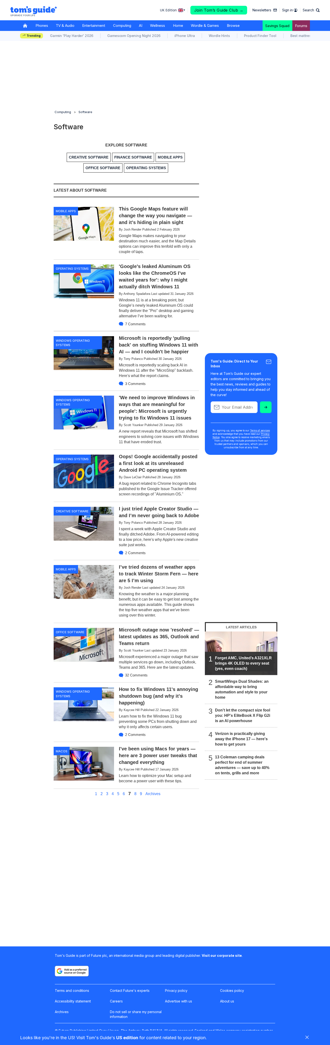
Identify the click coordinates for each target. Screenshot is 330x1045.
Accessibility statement (73, 1001)
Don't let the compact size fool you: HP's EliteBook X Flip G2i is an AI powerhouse (242, 715)
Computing (122, 25)
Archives (152, 794)
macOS (61, 751)
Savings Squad (277, 25)
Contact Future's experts (130, 990)
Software (85, 112)
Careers (116, 1001)
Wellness (157, 25)
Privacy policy (176, 990)
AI (140, 25)
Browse (233, 25)
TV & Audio (65, 25)
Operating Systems (72, 268)
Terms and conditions (72, 990)
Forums (301, 25)
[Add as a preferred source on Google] (72, 971)
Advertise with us (178, 1001)
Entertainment (93, 25)
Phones (42, 25)
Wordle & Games (205, 25)
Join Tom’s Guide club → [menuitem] (219, 10)
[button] (311, 10)
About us (227, 1001)
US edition (127, 1037)
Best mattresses (303, 36)
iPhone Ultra (184, 36)
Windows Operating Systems (73, 343)
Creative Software (72, 511)
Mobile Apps (66, 211)
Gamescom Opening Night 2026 (133, 36)
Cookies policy (232, 990)
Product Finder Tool (260, 36)
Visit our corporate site (222, 955)
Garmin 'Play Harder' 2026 (71, 36)
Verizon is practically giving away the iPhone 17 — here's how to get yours (241, 739)
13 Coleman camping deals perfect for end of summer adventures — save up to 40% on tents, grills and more (242, 765)
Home (178, 25)
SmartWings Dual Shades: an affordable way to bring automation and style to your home (242, 689)
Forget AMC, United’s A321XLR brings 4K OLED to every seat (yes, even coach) (243, 663)
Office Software (70, 632)
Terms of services (260, 430)
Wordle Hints (219, 36)
